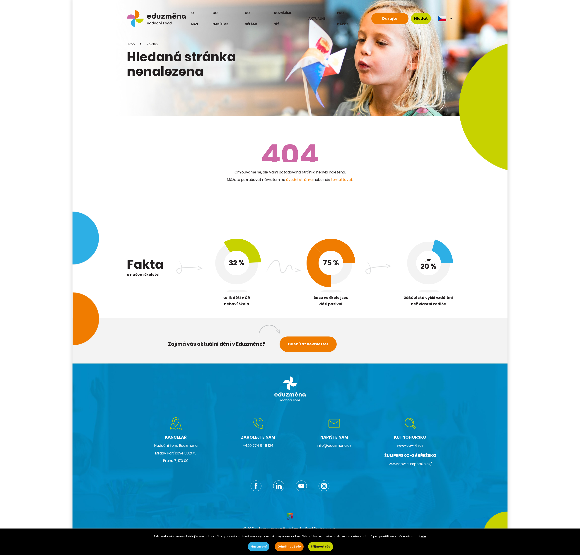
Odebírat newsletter (308, 344)
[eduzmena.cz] (156, 18)
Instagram (324, 486)
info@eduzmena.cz (334, 445)
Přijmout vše (320, 546)
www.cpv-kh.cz (410, 445)
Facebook (256, 486)
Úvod (131, 44)
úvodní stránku (299, 179)
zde (423, 536)
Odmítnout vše (289, 546)
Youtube (301, 486)
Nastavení (259, 546)
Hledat (421, 18)
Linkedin (278, 486)
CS (445, 18)
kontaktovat (341, 179)
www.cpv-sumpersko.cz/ (410, 463)
